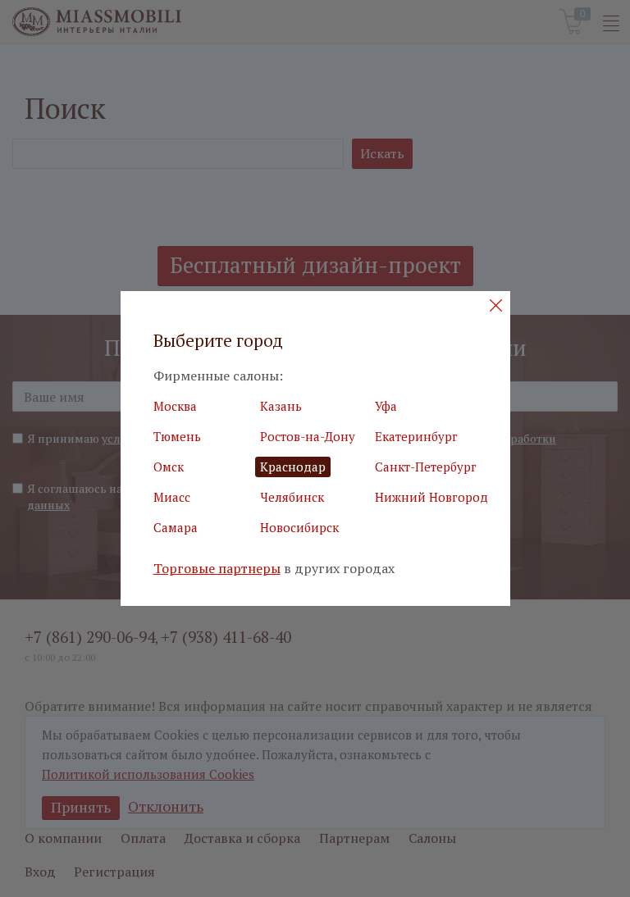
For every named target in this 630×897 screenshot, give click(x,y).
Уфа (386, 406)
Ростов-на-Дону (307, 436)
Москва (175, 406)
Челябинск (292, 497)
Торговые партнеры (217, 569)
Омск (168, 466)
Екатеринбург (416, 436)
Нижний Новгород (431, 497)
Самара (175, 527)
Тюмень (177, 436)
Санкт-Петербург (426, 466)
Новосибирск (299, 527)
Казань (281, 406)
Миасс (171, 497)
